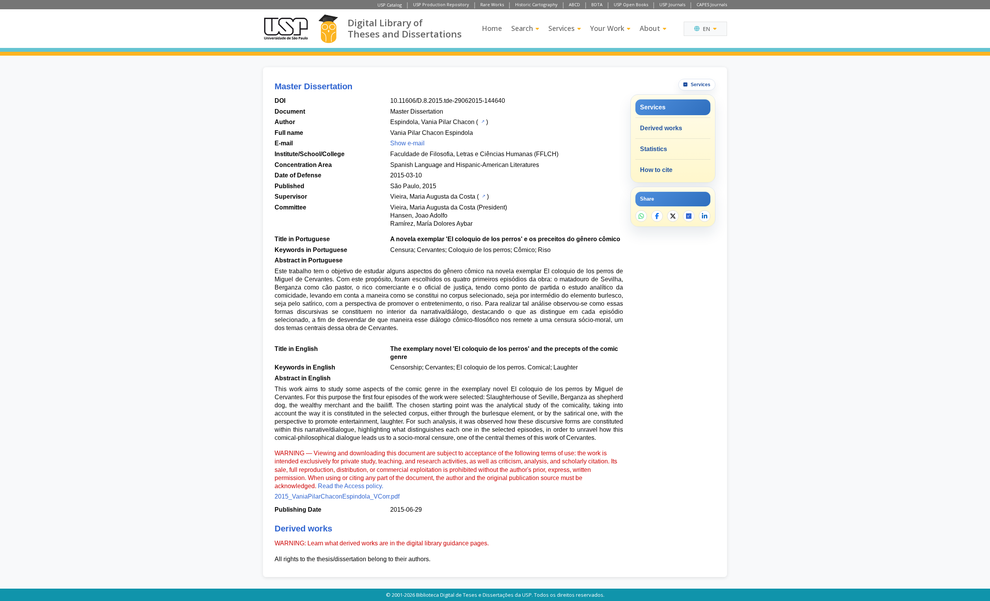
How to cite (656, 170)
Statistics (653, 149)
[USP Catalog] (482, 121)
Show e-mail (407, 143)
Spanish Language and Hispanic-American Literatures (464, 165)
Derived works (661, 128)
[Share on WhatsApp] (641, 216)
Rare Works (492, 4)
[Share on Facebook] (657, 216)
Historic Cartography (536, 4)
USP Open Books (631, 4)
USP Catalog (389, 5)
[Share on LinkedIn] (704, 216)
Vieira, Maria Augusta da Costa (432, 196)
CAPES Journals (711, 4)
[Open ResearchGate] (689, 216)
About (650, 28)
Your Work (607, 28)
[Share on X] (673, 216)
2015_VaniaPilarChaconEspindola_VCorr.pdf (337, 496)
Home (492, 28)
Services (561, 28)
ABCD (574, 4)
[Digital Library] (328, 28)
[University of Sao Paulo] (286, 28)
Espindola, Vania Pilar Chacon (432, 122)
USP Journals (672, 4)
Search (522, 28)
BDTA (597, 4)
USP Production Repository (441, 4)
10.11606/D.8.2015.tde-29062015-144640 (447, 100)
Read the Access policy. (350, 486)
